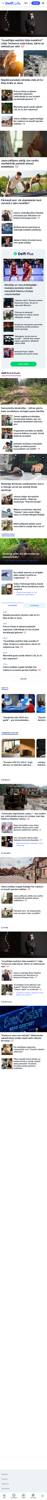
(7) (38, 218)
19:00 (5, 638)
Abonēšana (6, 1488)
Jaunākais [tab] (12, 605)
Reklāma (5, 1474)
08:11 (5, 624)
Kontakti (5, 1479)
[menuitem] (25, 3)
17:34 (5, 664)
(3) (22, 46)
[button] (43, 3)
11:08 (5, 612)
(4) (27, 577)
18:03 (5, 653)
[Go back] (3, 3)
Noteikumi (5, 1484)
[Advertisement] (23, 1177)
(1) (34, 99)
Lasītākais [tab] (34, 605)
